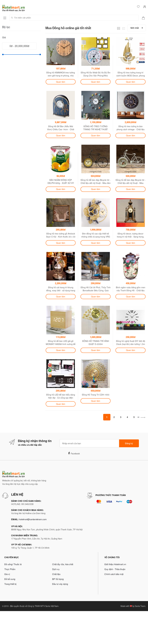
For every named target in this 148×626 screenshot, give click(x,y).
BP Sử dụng (58, 578)
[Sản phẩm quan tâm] (144, 17)
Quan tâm (60, 81)
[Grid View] (118, 28)
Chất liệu (56, 574)
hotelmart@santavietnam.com (33, 519)
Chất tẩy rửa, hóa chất (62, 564)
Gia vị (7, 574)
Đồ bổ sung (9, 578)
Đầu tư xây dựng (60, 583)
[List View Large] (123, 28)
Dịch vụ (55, 569)
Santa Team (140, 606)
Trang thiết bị (10, 583)
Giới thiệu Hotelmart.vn (115, 564)
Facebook (75, 453)
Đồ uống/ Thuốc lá (13, 564)
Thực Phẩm (9, 569)
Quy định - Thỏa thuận (114, 569)
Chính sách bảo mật (113, 574)
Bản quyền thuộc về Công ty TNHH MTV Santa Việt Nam (34, 606)
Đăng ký (129, 443)
